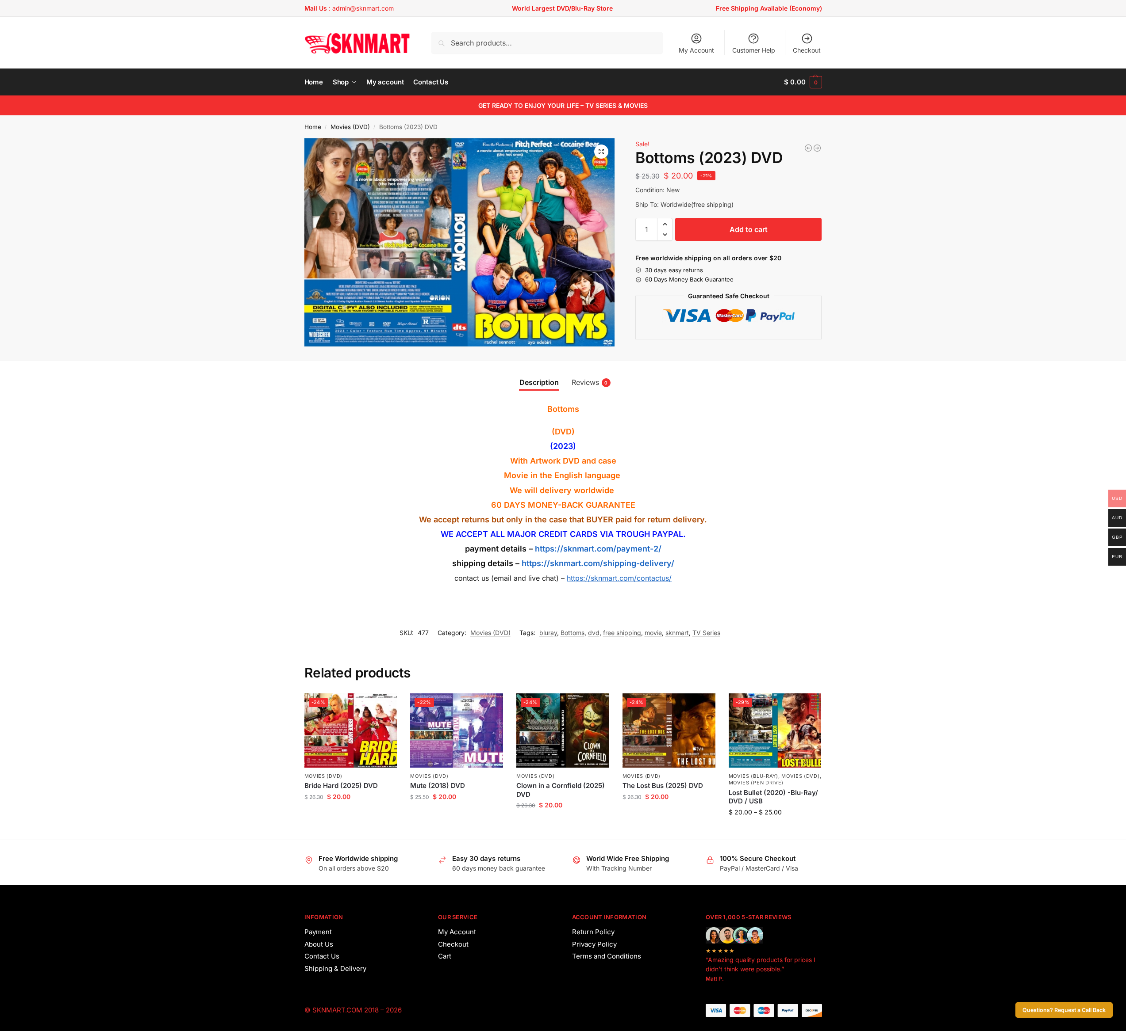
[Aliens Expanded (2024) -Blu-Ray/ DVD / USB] (817, 148)
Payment (318, 932)
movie (653, 632)
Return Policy (593, 932)
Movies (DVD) (350, 126)
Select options (775, 830)
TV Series (706, 632)
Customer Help (753, 50)
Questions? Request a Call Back (1064, 1010)
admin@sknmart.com (363, 8)
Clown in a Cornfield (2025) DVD (560, 790)
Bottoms (572, 632)
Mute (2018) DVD (437, 785)
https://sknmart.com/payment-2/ (598, 548)
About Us (318, 944)
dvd (594, 632)
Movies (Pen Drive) (756, 783)
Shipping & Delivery (335, 968)
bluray (548, 632)
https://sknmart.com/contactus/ (619, 578)
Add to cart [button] (351, 815)
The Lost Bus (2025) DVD (663, 785)
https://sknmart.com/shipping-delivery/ (596, 563)
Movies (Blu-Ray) (753, 776)
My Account (696, 50)
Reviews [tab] (590, 382)
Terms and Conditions (606, 956)
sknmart (677, 632)
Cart (444, 956)
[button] (803, 82)
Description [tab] (539, 382)
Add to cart (749, 229)
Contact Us (321, 956)
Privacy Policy (594, 944)
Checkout (807, 50)
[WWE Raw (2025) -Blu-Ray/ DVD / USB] (808, 148)
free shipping (622, 632)
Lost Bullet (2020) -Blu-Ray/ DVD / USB (773, 797)
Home (312, 126)
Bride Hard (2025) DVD (341, 785)
